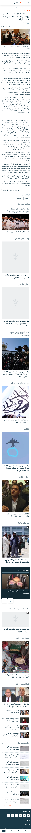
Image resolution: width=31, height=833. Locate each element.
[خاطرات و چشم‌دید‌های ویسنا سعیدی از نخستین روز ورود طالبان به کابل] (24, 727)
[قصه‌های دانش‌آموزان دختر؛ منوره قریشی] (24, 748)
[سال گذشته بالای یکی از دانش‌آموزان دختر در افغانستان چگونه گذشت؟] (24, 735)
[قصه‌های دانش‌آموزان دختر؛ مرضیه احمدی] (24, 786)
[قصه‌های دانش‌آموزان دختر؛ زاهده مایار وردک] (24, 763)
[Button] (5, 27)
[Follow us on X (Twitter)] (24, 815)
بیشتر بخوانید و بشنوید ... (8, 805)
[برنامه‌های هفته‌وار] (11, 831)
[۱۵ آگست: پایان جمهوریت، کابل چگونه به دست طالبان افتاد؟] (15, 496)
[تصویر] (18, 831)
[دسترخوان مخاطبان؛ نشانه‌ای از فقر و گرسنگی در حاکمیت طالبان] (15, 657)
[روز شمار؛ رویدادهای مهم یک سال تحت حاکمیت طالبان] (15, 402)
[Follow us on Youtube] (20, 815)
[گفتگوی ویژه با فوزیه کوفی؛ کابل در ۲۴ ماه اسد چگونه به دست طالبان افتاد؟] (24, 720)
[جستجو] (26, 831)
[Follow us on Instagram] (16, 815)
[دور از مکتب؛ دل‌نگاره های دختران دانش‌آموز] (15, 581)
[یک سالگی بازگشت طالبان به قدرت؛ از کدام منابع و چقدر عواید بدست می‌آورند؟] (15, 303)
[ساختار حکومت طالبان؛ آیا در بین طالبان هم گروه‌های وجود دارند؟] (15, 542)
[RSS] (8, 815)
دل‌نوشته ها (23, 743)
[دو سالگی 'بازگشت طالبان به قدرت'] (15, 222)
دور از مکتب (23, 570)
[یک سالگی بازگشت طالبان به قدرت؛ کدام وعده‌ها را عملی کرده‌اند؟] (15, 257)
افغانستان (27, 10)
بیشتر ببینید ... (5, 597)
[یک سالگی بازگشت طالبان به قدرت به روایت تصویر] (15, 619)
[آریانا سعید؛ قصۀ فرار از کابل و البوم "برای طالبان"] (24, 712)
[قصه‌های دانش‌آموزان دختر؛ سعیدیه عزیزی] (24, 756)
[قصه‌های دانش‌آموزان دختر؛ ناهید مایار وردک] (24, 801)
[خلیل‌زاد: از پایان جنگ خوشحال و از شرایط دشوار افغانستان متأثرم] (15, 694)
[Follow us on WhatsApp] (12, 815)
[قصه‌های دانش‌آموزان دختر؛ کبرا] (24, 793)
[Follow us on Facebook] (28, 815)
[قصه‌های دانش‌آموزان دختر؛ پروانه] (24, 778)
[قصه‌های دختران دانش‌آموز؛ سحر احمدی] (24, 771)
